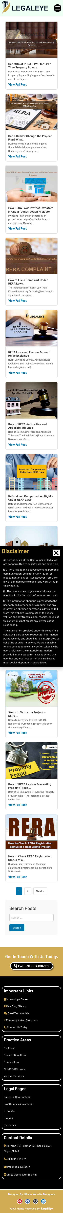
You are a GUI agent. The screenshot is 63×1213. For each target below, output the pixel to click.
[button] (56, 553)
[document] (31, 606)
